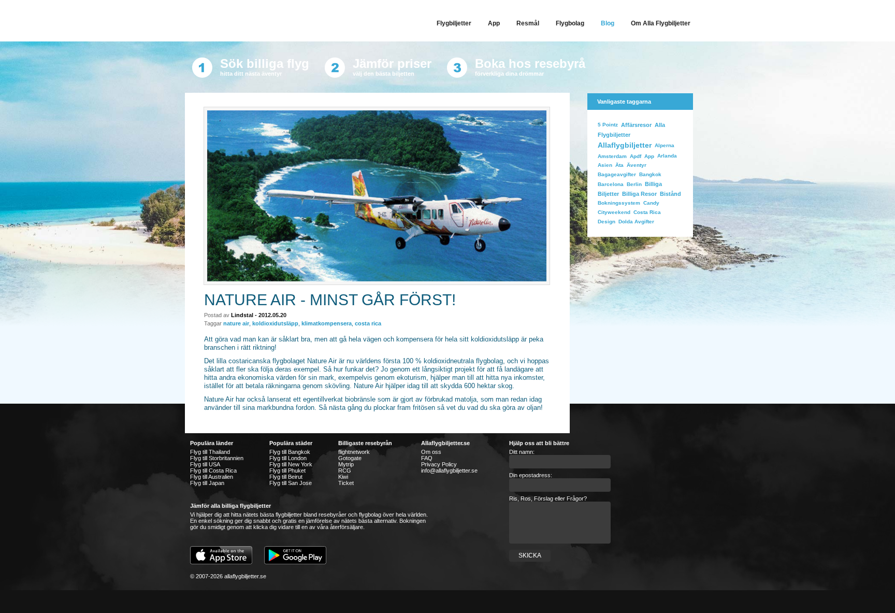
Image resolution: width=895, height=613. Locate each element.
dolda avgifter (636, 221)
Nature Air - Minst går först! (330, 299)
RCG (344, 470)
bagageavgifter (617, 174)
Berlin (634, 184)
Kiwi (343, 477)
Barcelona (611, 184)
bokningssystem (619, 203)
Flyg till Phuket (287, 470)
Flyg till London (288, 458)
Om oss (431, 452)
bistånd (670, 194)
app (649, 156)
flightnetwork (354, 452)
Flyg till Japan (207, 483)
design (606, 221)
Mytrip (346, 464)
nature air (236, 323)
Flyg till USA (205, 464)
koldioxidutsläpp (275, 323)
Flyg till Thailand (210, 452)
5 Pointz (608, 124)
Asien (605, 165)
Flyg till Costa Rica (213, 470)
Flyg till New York (290, 464)
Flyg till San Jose (290, 483)
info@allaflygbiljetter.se (449, 470)
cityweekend (614, 212)
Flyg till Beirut (285, 477)
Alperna (664, 145)
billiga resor (639, 194)
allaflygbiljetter (625, 145)
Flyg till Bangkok (289, 452)
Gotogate (350, 458)
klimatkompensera (326, 323)
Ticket (346, 483)
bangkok (650, 174)
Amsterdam (612, 156)
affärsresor (636, 125)
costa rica (368, 323)
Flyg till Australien (211, 477)
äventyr (636, 165)
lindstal (242, 315)
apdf (635, 156)
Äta (619, 165)
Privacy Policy (439, 464)
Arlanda (667, 156)
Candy (651, 203)
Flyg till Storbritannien (216, 458)
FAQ (426, 458)
